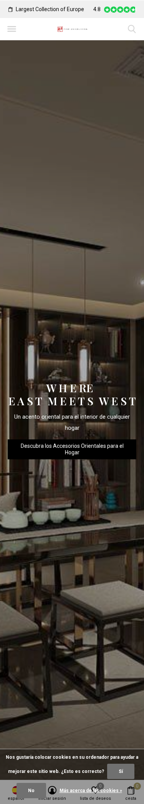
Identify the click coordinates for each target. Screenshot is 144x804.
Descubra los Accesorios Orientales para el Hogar (72, 449)
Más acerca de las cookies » (91, 790)
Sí (121, 771)
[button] (11, 29)
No (31, 790)
